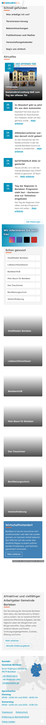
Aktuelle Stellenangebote (18, 646)
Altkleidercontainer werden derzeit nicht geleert (28, 134)
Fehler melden (8, 721)
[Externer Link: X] (27, 240)
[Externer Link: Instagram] (12, 240)
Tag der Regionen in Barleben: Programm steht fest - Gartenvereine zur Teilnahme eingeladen (27, 192)
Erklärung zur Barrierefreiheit (15, 717)
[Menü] (43, 3)
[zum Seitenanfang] (42, 721)
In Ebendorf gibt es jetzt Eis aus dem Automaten (28, 106)
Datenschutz (22, 712)
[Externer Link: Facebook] (19, 240)
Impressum (7, 712)
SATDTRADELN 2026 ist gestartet (27, 162)
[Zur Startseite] (11, 3)
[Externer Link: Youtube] (34, 240)
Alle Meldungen (33, 222)
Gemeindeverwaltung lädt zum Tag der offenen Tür (23, 94)
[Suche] (37, 3)
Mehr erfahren (27, 176)
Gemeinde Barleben (11, 665)
